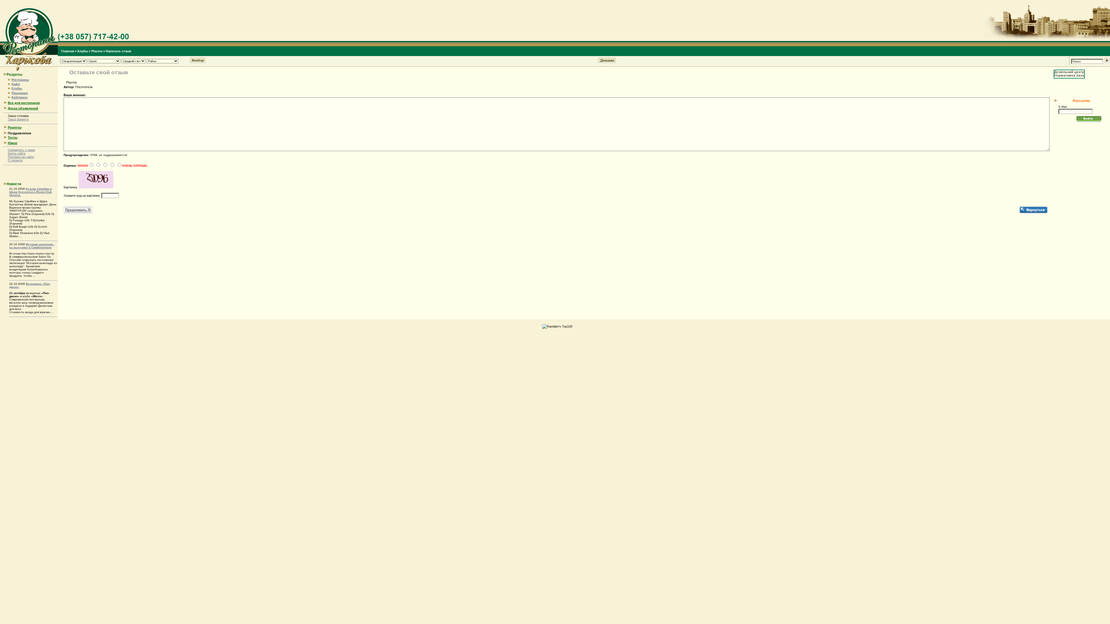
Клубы (82, 51)
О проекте (15, 160)
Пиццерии (20, 93)
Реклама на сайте (21, 157)
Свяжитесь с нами (21, 150)
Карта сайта (16, 153)
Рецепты (14, 127)
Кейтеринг (20, 97)
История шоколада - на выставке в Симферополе (32, 246)
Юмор (12, 143)
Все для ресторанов (24, 103)
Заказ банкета (18, 119)
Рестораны (20, 79)
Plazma (96, 51)
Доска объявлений (23, 108)
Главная (67, 51)
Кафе (16, 84)
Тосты (12, 137)
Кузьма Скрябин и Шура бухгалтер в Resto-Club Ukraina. (30, 192)
